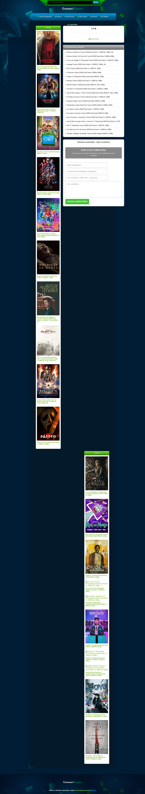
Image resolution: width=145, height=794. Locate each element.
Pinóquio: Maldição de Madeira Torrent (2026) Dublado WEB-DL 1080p (89, 133)
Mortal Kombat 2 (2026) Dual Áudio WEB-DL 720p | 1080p (85, 85)
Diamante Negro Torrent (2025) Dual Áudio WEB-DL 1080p (85, 101)
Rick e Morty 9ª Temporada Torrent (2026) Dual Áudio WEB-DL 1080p (96, 535)
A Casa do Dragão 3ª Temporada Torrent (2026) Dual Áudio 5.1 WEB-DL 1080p (92, 60)
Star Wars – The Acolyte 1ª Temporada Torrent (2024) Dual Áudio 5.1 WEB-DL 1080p (95, 757)
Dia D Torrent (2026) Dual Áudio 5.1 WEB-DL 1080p (83, 68)
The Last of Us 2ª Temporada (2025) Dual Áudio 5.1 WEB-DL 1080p (95, 590)
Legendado (73, 24)
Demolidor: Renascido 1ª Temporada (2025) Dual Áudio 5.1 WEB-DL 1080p (96, 604)
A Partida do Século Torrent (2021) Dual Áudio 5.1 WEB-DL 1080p (88, 97)
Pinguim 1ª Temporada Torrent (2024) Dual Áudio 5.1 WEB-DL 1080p (95, 659)
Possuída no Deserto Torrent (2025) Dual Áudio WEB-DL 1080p (87, 113)
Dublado (105, 17)
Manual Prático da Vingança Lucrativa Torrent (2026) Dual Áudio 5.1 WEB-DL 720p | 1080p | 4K (47, 319)
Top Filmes (70, 17)
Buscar (96, 2)
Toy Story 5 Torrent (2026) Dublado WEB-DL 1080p (48, 152)
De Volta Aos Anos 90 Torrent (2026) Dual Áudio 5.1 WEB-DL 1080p (88, 129)
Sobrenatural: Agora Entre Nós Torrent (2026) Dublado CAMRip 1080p (89, 105)
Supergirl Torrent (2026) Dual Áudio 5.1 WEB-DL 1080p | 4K (86, 64)
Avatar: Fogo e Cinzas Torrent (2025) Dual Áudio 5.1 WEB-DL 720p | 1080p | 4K (46, 401)
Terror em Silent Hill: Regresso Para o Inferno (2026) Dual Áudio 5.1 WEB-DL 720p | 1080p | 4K (47, 359)
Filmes (94, 17)
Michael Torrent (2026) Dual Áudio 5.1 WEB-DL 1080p (84, 80)
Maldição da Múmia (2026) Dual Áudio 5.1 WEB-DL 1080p (47, 276)
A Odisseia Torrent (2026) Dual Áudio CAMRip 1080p (83, 72)
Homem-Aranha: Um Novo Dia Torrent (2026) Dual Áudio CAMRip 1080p (90, 56)
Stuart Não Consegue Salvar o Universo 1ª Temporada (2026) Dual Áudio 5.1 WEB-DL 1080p (94, 121)
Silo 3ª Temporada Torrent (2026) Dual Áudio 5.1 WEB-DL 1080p (87, 125)
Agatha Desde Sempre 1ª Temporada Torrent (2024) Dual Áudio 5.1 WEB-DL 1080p (95, 674)
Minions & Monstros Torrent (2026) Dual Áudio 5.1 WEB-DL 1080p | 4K (89, 52)
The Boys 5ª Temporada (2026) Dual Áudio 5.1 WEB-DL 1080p (87, 89)
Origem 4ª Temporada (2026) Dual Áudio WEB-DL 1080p (85, 76)
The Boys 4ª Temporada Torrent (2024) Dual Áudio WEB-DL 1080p (96, 715)
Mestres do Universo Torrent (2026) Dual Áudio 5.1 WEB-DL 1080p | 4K (46, 111)
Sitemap (93, 790)
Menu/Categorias (45, 17)
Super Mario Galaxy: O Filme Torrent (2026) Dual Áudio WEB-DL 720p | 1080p (92, 93)
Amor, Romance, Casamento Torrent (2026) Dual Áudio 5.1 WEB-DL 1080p (91, 117)
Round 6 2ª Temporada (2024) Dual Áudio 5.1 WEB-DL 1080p (96, 646)
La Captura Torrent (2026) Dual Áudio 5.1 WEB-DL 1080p (85, 109)
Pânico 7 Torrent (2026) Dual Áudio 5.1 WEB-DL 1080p (48, 443)
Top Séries (83, 17)
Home (59, 17)
